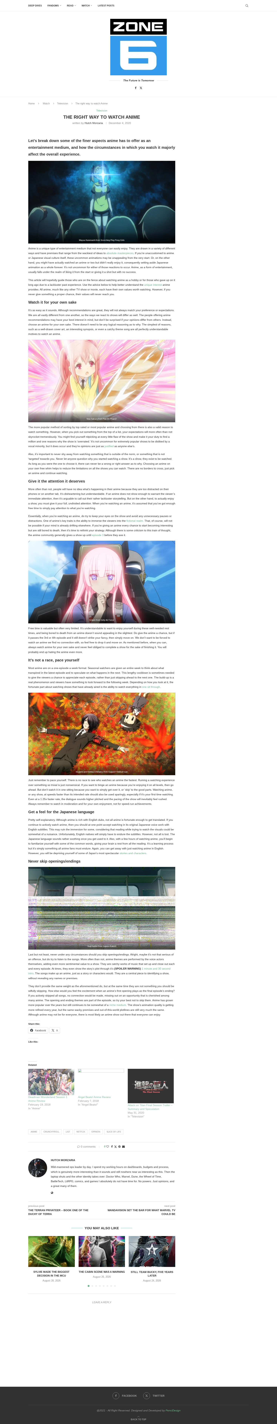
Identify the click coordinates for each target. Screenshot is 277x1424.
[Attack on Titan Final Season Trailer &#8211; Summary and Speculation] (151, 1086)
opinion (95, 1132)
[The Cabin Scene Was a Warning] (102, 1251)
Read (70, 5)
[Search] (247, 5)
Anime (34, 1132)
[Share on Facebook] (112, 1146)
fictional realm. (135, 520)
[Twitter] (141, 88)
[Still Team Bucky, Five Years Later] (152, 1251)
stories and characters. (133, 853)
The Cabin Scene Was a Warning (102, 1271)
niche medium (117, 1004)
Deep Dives (35, 5)
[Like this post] (107, 1146)
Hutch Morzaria (94, 122)
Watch (86, 5)
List (68, 1132)
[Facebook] (135, 88)
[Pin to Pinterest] (119, 1146)
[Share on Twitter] (115, 1146)
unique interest (153, 284)
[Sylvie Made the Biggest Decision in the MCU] (51, 1251)
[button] (33, 1261)
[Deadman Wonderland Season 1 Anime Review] (51, 1082)
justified (109, 446)
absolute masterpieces (119, 253)
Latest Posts (106, 5)
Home (31, 103)
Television (62, 103)
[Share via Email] (123, 1146)
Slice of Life (114, 1132)
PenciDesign (173, 1410)
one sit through (151, 686)
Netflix (81, 1132)
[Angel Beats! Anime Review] (101, 1082)
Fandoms (53, 5)
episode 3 (98, 535)
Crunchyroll (51, 1132)
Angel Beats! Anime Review (94, 1097)
